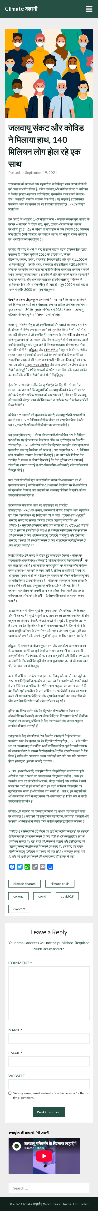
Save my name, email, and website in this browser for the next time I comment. (52, 1095)
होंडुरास (33, 350)
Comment (20, 962)
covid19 (19, 909)
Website (16, 1075)
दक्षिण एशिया (51, 350)
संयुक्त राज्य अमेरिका (37, 365)
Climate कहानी (21, 8)
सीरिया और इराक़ (77, 335)
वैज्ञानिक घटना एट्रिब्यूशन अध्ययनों (28, 299)
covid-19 (67, 896)
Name (15, 1030)
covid (42, 896)
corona (18, 896)
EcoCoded (80, 1204)
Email (15, 1052)
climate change (24, 884)
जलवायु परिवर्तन (69, 279)
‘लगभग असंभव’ (46, 314)
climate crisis (59, 884)
